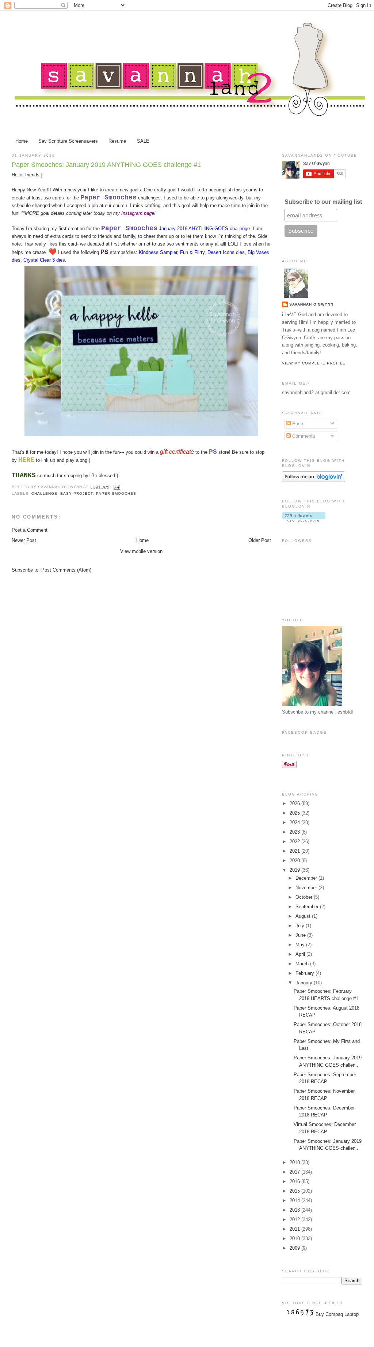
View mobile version (141, 551)
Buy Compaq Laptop (337, 1314)
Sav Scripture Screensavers (68, 141)
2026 (295, 803)
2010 (295, 1238)
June (301, 935)
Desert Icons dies (226, 252)
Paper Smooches (116, 493)
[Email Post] (116, 487)
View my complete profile (314, 363)
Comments (303, 436)
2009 (295, 1248)
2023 (295, 832)
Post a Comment (29, 530)
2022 (295, 841)
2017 (295, 1172)
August (303, 916)
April (300, 954)
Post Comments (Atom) (66, 570)
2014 (295, 1200)
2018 (295, 1162)
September (307, 906)
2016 (295, 1181)
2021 (295, 851)
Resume (117, 141)
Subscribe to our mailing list (323, 202)
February (305, 973)
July (300, 925)
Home (21, 141)
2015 (295, 1191)
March (302, 963)
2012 (295, 1219)
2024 (295, 822)
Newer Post (24, 540)
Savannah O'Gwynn (311, 304)
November (306, 887)
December (306, 878)
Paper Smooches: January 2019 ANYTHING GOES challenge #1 (106, 164)
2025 (295, 813)
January (304, 982)
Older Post (259, 540)
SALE (143, 141)
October (304, 897)
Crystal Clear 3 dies (44, 260)
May (300, 944)
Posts (298, 423)
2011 (295, 1229)
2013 (295, 1210)
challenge (44, 493)
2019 (295, 870)
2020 (295, 860)
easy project (76, 493)
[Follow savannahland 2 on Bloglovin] (313, 480)
